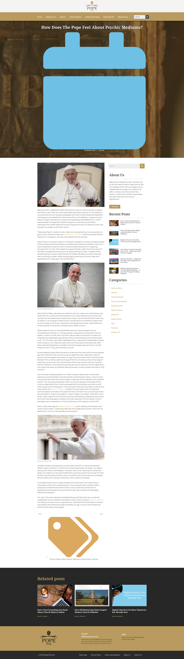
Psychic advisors (96, 500)
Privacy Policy (96, 655)
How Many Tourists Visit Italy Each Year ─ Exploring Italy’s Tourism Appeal (130, 251)
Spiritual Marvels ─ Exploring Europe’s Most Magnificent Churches (130, 260)
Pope (63, 559)
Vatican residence (58, 389)
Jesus (58, 559)
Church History (75, 17)
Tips (113, 323)
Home (39, 17)
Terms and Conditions (112, 655)
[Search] (147, 17)
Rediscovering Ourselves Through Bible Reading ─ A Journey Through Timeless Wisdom (130, 270)
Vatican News (51, 17)
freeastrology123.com (66, 406)
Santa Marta (86, 559)
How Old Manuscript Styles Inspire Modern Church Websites (130, 232)
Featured (114, 314)
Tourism (114, 328)
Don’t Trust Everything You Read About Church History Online (130, 222)
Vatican (95, 559)
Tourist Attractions (92, 17)
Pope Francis (116, 319)
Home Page (83, 655)
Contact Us (115, 332)
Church (63, 17)
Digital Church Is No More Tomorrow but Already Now (130, 240)
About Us (127, 655)
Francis (52, 559)
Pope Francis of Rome (73, 234)
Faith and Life (108, 17)
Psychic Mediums (73, 559)
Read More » (43, 616)
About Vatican (123, 17)
